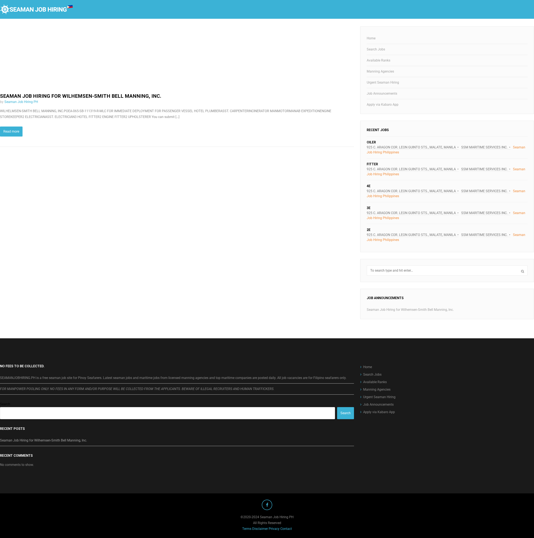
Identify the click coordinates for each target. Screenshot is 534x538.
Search (5, 404)
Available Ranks (378, 60)
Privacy (274, 529)
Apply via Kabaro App (382, 105)
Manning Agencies (380, 71)
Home (371, 38)
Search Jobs (376, 49)
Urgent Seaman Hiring (383, 82)
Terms (246, 529)
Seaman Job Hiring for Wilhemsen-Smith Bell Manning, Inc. (80, 96)
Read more (11, 131)
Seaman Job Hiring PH (21, 102)
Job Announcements (382, 93)
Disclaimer (260, 529)
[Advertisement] (177, 57)
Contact (286, 529)
